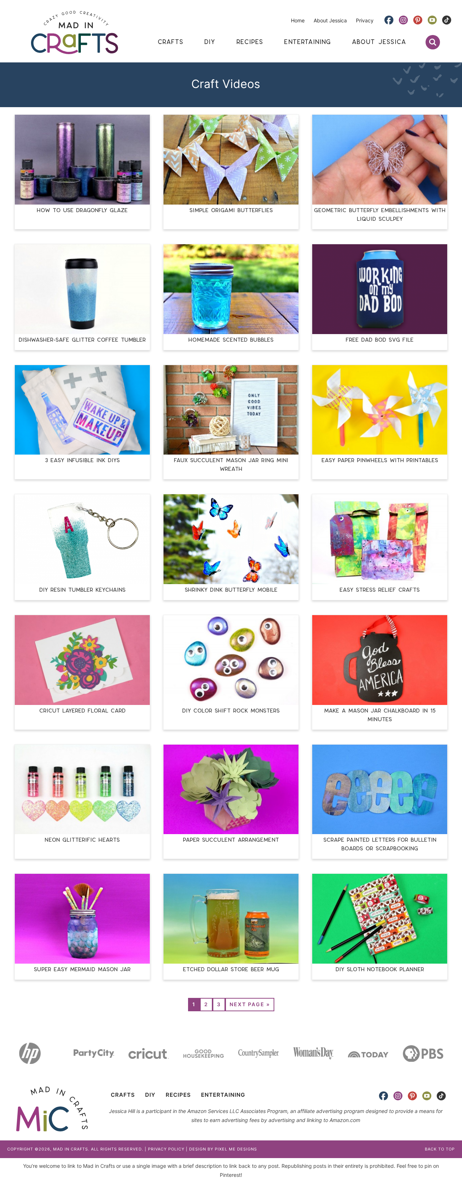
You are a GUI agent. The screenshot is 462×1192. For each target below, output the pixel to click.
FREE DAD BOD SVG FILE (380, 340)
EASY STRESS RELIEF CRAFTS (380, 590)
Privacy (365, 20)
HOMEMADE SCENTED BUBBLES (231, 340)
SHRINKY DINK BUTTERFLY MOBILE (231, 590)
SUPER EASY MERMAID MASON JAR (82, 969)
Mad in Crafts (74, 32)
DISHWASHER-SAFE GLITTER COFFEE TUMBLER (82, 340)
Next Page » (250, 1004)
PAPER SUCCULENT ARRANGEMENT (231, 840)
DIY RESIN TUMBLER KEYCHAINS (82, 590)
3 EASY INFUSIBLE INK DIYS (82, 460)
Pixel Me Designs (236, 1149)
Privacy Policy (166, 1149)
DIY (150, 1094)
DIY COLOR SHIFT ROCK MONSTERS (231, 711)
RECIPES (178, 1094)
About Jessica (330, 20)
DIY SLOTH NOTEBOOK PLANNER (380, 969)
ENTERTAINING (223, 1094)
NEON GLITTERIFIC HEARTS (82, 840)
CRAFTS (123, 1094)
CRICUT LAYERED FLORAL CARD (82, 711)
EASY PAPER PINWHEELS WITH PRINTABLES (380, 460)
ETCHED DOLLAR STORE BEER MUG (231, 969)
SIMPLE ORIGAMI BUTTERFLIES (231, 210)
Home (298, 20)
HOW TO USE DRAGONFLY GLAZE (82, 210)
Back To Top (440, 1149)
